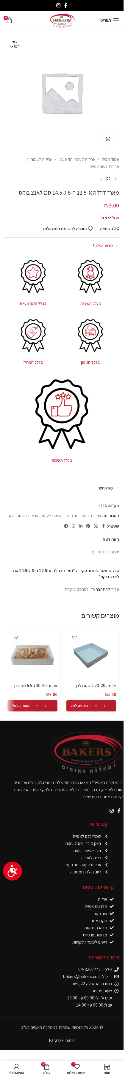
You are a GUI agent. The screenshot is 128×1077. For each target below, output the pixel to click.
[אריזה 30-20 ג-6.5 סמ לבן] (32, 654)
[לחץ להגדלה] (108, 138)
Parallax (56, 1040)
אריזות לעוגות (41, 159)
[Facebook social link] (65, 5)
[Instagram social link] (58, 5)
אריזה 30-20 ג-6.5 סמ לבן (35, 685)
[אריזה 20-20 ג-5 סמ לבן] (91, 654)
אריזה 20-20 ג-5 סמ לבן (96, 685)
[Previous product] (115, 179)
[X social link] (96, 526)
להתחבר (103, 589)
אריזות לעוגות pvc (104, 166)
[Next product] (101, 179)
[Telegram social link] (66, 526)
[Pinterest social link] (88, 526)
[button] (91, 705)
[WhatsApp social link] (73, 526)
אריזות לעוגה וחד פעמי (77, 159)
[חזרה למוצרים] (108, 179)
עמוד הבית (110, 159)
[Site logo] (62, 20)
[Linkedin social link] (80, 526)
